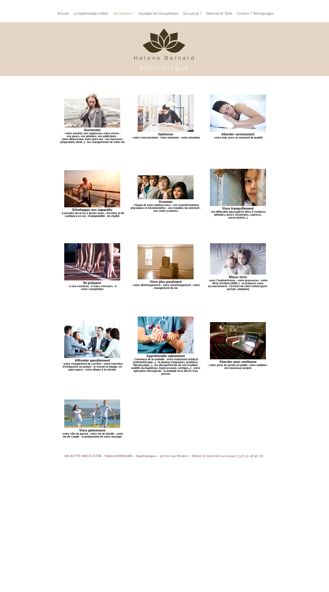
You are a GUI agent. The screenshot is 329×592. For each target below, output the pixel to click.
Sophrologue (165, 68)
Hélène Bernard (165, 58)
